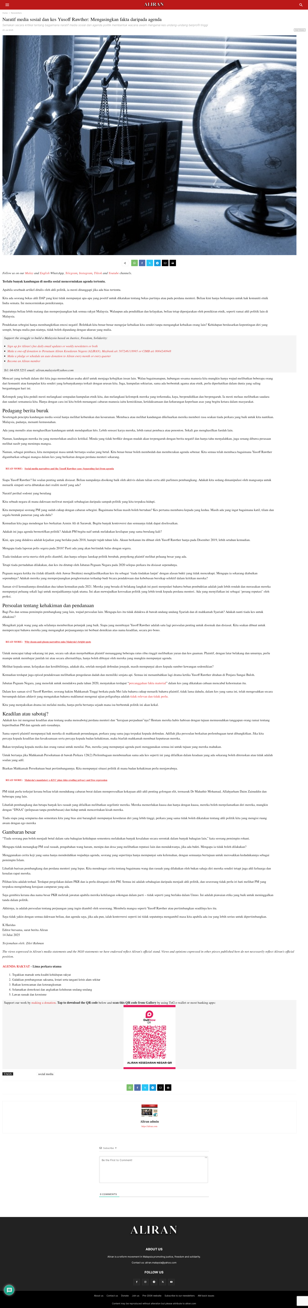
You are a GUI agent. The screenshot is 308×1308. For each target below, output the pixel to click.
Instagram (85, 273)
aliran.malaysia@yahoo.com (160, 1262)
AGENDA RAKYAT (16, 966)
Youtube (113, 273)
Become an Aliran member (23, 361)
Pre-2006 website (151, 1295)
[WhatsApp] (134, 263)
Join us (135, 1295)
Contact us (112, 1295)
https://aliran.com (149, 1126)
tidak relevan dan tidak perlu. (149, 696)
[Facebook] (142, 263)
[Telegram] (157, 263)
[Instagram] (145, 1281)
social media (45, 1073)
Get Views (299, 30)
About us (98, 1295)
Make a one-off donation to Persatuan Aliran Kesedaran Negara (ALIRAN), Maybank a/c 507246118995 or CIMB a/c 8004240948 (89, 351)
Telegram (71, 273)
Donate (125, 1295)
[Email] (165, 263)
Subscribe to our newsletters (180, 1295)
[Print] (173, 263)
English (45, 273)
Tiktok (98, 273)
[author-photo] (149, 1116)
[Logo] (154, 1239)
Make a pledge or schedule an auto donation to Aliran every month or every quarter (59, 356)
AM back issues (206, 1295)
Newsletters (16, 13)
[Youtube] (171, 1281)
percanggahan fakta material (147, 683)
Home (5, 13)
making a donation (43, 1002)
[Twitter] (149, 263)
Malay (29, 273)
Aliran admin (149, 1121)
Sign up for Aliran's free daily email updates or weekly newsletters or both (52, 346)
